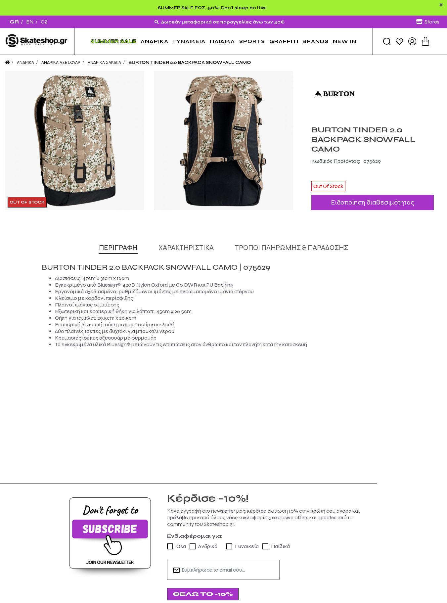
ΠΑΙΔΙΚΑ (222, 41)
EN (29, 22)
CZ (44, 22)
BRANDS (315, 41)
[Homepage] (7, 62)
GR (14, 22)
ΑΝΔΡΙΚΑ (154, 41)
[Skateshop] (37, 41)
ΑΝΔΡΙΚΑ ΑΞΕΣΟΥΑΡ (60, 62)
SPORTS (252, 41)
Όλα (181, 546)
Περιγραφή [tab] (118, 248)
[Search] (386, 41)
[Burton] (372, 94)
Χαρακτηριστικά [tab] (186, 248)
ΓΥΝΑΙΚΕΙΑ (188, 41)
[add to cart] (425, 41)
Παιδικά (280, 546)
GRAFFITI (283, 41)
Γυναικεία (247, 546)
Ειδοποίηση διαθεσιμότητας (372, 202)
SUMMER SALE (113, 41)
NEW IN (344, 41)
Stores (432, 22)
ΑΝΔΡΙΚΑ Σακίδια (104, 62)
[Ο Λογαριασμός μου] (412, 41)
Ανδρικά (207, 546)
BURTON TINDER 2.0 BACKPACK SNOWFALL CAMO (189, 62)
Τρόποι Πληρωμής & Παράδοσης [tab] (291, 248)
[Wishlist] (399, 41)
